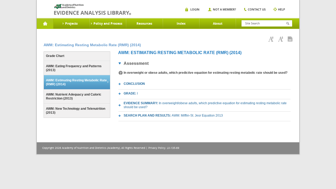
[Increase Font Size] (271, 39)
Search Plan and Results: (173, 115)
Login (195, 9)
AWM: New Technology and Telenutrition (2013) (75, 110)
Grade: (131, 93)
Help (281, 9)
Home (45, 24)
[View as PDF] (290, 39)
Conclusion (134, 84)
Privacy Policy (156, 148)
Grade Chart (55, 56)
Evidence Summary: (205, 105)
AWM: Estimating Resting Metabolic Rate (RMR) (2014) (76, 82)
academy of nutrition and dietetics (92, 9)
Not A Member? (224, 9)
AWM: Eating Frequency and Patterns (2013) (74, 68)
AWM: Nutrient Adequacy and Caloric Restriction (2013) (73, 96)
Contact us (257, 9)
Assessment (136, 63)
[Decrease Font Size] (280, 39)
